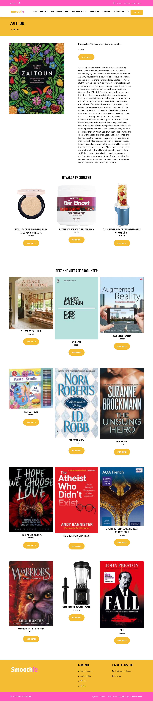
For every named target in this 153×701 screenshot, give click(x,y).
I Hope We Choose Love (31, 534)
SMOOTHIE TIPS (40, 11)
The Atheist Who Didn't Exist (76, 535)
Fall (122, 630)
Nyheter (83, 681)
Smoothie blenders (113, 44)
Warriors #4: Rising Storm (31, 628)
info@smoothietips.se (132, 3)
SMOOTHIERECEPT (59, 11)
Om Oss (83, 686)
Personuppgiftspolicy (121, 697)
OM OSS (106, 11)
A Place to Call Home (31, 331)
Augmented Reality (122, 335)
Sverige (119, 3)
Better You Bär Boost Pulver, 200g (76, 229)
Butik (136, 12)
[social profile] (19, 3)
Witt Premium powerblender (76, 607)
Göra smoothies (97, 44)
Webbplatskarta (136, 697)
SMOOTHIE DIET (79, 11)
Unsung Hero (122, 441)
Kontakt (102, 697)
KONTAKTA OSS (121, 11)
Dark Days (76, 341)
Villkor (109, 697)
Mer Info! (86, 57)
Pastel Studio (31, 411)
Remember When (76, 440)
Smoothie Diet (85, 676)
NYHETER (94, 11)
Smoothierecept (86, 671)
